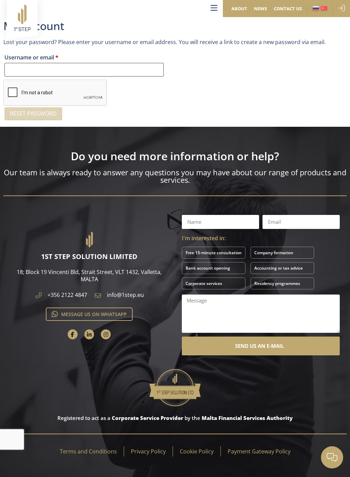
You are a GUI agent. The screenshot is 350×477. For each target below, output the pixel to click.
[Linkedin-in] (89, 334)
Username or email (43, 56)
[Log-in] (341, 8)
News (260, 8)
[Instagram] (106, 334)
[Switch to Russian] (316, 8)
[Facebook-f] (73, 334)
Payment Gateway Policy (259, 451)
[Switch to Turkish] (324, 8)
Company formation (273, 253)
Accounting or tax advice (278, 268)
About (239, 8)
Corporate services (204, 283)
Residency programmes (277, 283)
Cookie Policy (197, 451)
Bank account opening (208, 268)
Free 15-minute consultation (214, 253)
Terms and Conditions (88, 451)
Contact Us (288, 8)
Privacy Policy (148, 451)
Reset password (33, 113)
